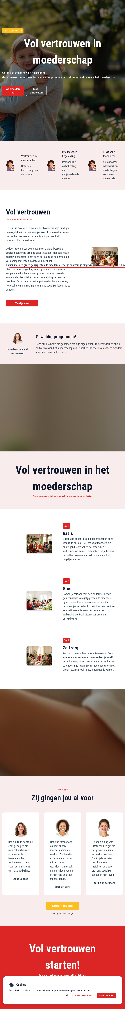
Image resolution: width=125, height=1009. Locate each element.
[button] (67, 995)
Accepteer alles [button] (106, 995)
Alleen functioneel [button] (83, 995)
